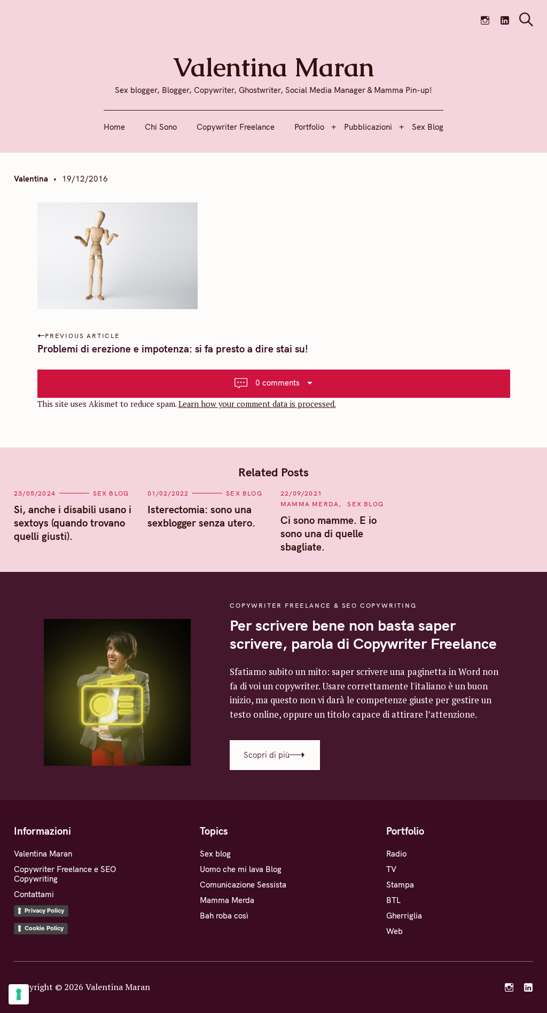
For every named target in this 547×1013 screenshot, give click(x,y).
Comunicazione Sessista (243, 884)
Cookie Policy (44, 928)
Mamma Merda (309, 504)
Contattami (34, 894)
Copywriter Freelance (236, 127)
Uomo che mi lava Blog (241, 869)
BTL (393, 900)
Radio (396, 854)
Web (394, 931)
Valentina (31, 179)
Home (114, 127)
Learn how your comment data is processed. (257, 404)
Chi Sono (161, 127)
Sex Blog (427, 127)
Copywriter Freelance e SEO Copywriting (65, 874)
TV (391, 869)
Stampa (400, 884)
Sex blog (111, 493)
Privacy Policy (44, 910)
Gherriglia (404, 915)
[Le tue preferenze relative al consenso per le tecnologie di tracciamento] (19, 994)
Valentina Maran (43, 854)
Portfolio (309, 127)
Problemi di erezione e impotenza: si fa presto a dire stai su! (172, 348)
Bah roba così (224, 915)
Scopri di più (267, 755)
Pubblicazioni (368, 127)
